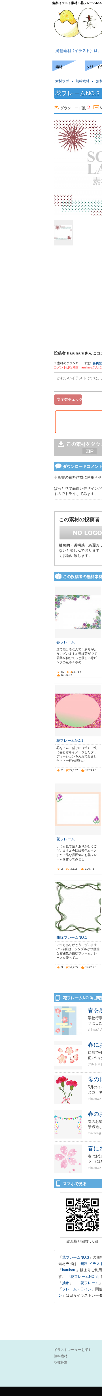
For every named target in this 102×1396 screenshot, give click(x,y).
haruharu (69, 1270)
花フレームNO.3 (75, 1257)
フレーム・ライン (77, 1289)
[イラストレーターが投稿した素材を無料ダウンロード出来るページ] (68, 70)
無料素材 (82, 81)
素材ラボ (62, 81)
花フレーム (65, 839)
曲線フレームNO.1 (71, 937)
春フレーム (65, 642)
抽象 (65, 1283)
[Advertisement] (25, 78)
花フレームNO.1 (69, 740)
